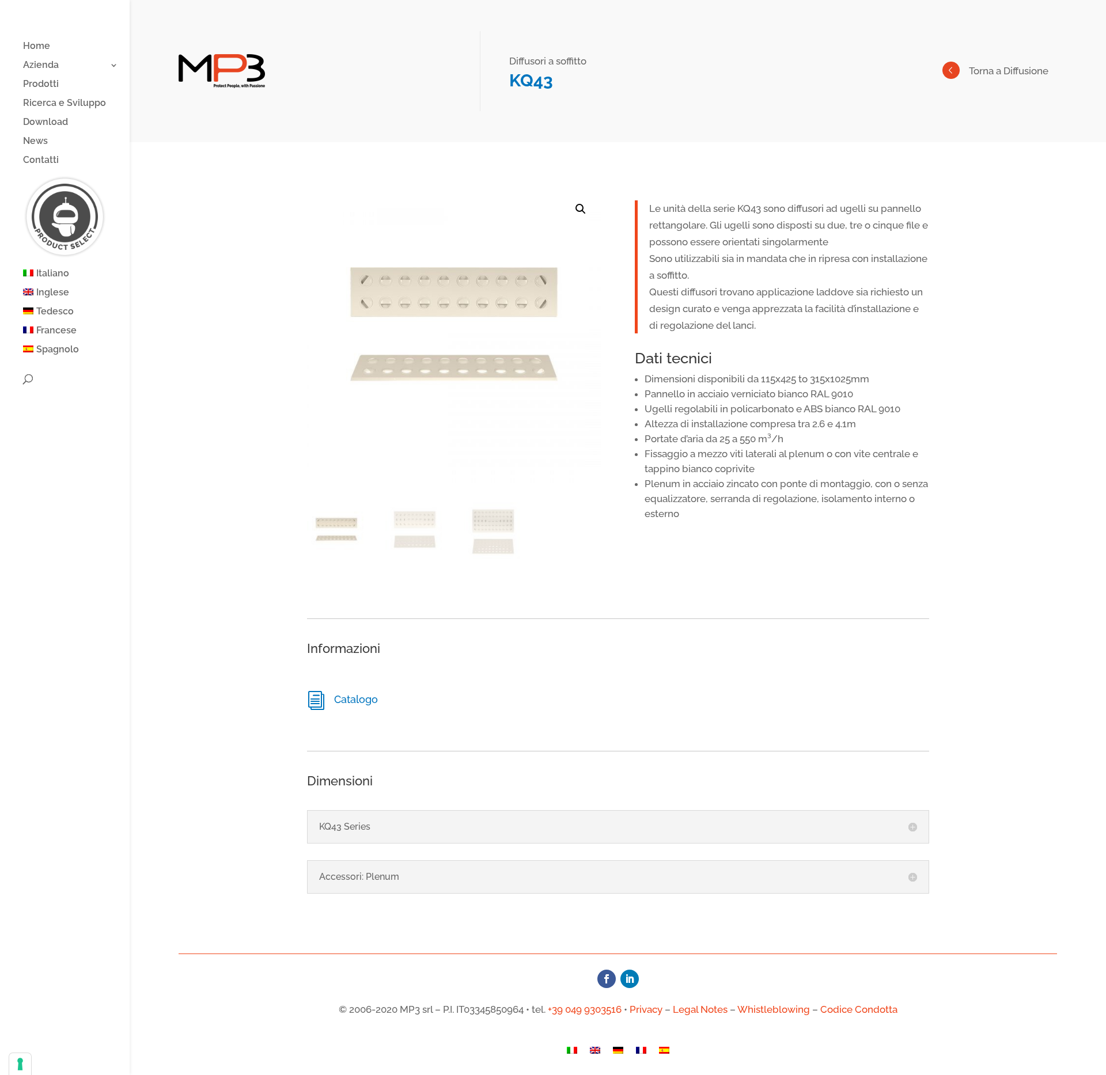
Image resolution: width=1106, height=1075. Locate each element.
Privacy (646, 1009)
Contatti (41, 160)
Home (36, 46)
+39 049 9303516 (585, 1009)
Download (45, 122)
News (35, 141)
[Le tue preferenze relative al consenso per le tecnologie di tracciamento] (20, 1064)
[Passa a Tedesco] (618, 1053)
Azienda (41, 65)
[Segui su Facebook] (606, 979)
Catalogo (356, 699)
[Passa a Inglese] (595, 1053)
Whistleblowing (773, 1009)
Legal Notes (700, 1009)
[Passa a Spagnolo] (664, 1053)
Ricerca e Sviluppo (64, 103)
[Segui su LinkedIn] (629, 979)
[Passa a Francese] (641, 1053)
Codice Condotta (858, 1009)
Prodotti (41, 84)
